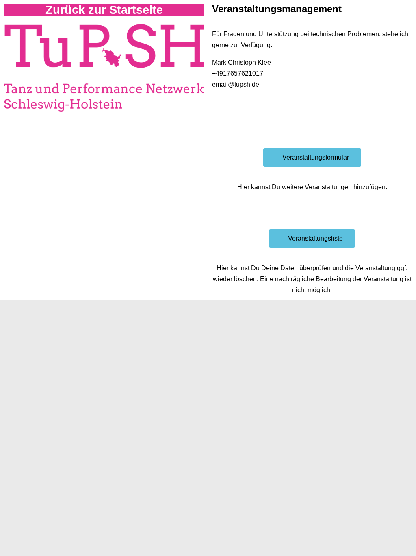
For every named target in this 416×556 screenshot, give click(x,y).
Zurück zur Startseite (104, 9)
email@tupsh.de (235, 84)
